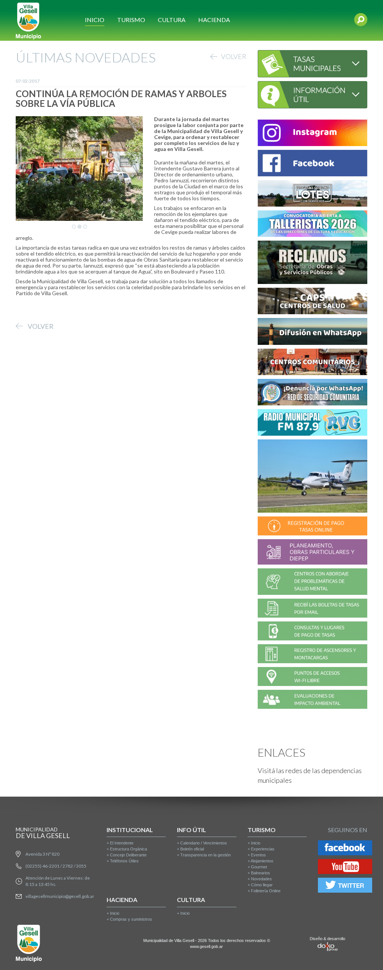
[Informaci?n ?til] (312, 93)
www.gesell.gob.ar (206, 946)
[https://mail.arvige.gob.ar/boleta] (312, 609)
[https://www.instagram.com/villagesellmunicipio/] (312, 134)
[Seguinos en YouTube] (345, 868)
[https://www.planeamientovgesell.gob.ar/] (312, 553)
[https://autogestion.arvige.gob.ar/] (312, 527)
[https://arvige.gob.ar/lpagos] (312, 632)
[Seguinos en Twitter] (345, 886)
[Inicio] (28, 20)
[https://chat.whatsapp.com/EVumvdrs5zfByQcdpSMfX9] (312, 332)
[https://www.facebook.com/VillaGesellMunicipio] (312, 164)
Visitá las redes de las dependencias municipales (310, 775)
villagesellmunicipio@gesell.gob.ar (59, 896)
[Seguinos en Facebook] (345, 849)
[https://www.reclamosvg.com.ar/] (312, 263)
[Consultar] (312, 62)
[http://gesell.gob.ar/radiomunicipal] (312, 423)
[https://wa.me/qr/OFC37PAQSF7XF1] (312, 393)
